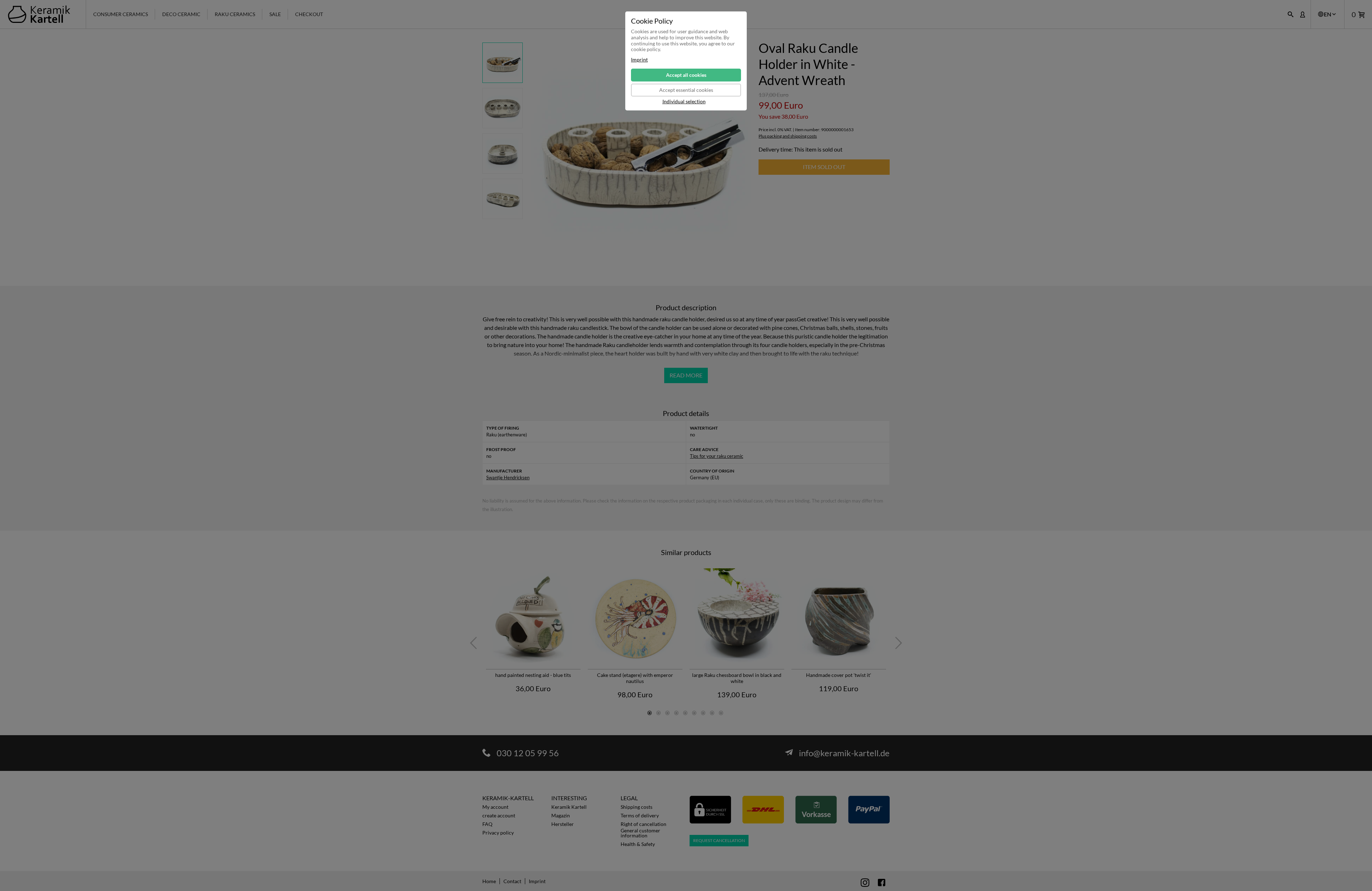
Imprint (639, 60)
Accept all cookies (686, 75)
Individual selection (684, 101)
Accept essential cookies (686, 90)
